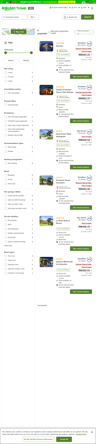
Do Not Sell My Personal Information (38, 439)
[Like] (49, 45)
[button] (14, 8)
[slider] (5, 52)
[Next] (52, 46)
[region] (48, 436)
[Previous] (41, 46)
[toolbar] (45, 17)
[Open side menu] (92, 8)
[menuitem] (60, 7)
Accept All (64, 439)
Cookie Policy (81, 434)
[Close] (92, 432)
